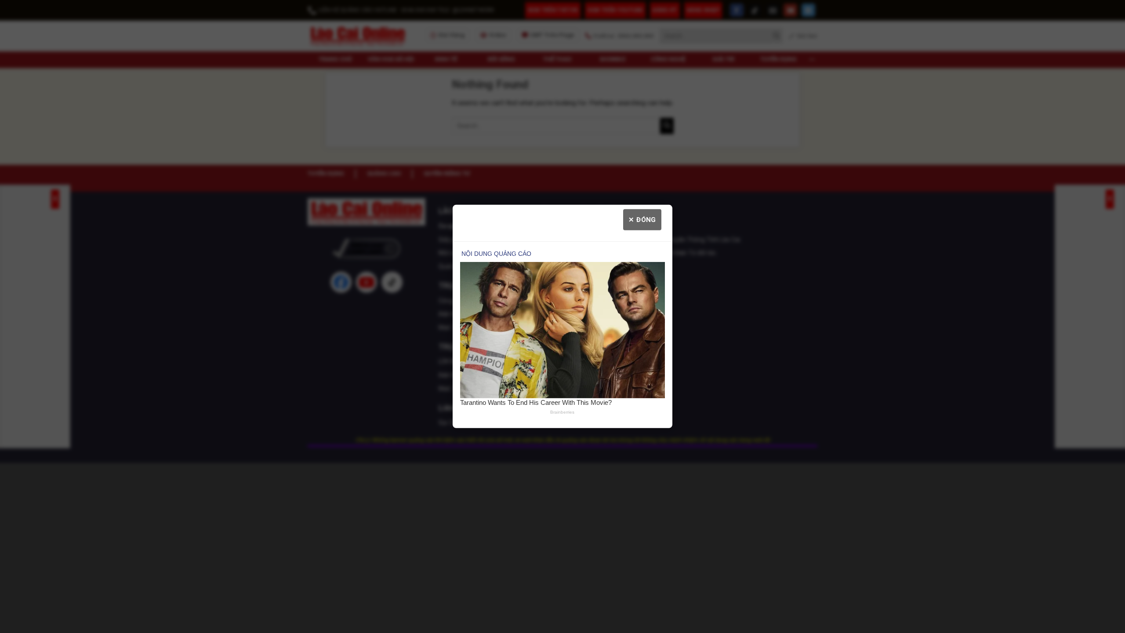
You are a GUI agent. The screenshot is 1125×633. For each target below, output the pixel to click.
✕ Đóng (642, 220)
